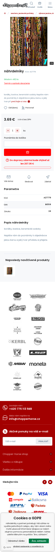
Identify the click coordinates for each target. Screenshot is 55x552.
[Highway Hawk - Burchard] (38, 330)
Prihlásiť (43, 441)
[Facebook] (44, 482)
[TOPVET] (38, 386)
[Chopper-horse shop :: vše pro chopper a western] (5, 13)
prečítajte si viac (19, 101)
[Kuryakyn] (17, 353)
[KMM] (38, 341)
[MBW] (17, 364)
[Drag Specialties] (17, 319)
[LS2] (38, 353)
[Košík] (40, 5)
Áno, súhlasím (39, 541)
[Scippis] (38, 375)
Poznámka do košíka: (15, 137)
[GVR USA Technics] (17, 330)
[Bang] (17, 296)
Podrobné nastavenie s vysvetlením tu (27, 546)
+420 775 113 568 (20, 409)
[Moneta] (38, 364)
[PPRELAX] (17, 375)
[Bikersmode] (17, 308)
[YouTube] (50, 482)
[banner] (15, 5)
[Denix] (38, 308)
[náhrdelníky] (9, 270)
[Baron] (38, 296)
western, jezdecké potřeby (22, 13)
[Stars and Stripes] (17, 386)
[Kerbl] (17, 341)
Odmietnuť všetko (16, 541)
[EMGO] (38, 319)
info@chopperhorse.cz (24, 419)
